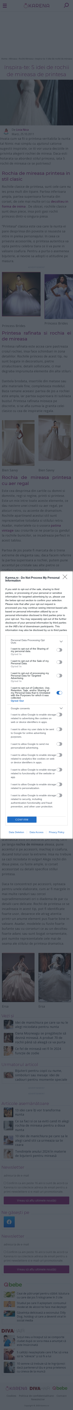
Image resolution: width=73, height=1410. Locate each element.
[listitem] (36, 641)
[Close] (66, 578)
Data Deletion (16, 832)
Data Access (36, 832)
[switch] (59, 650)
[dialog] (36, 705)
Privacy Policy (56, 832)
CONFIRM (22, 819)
